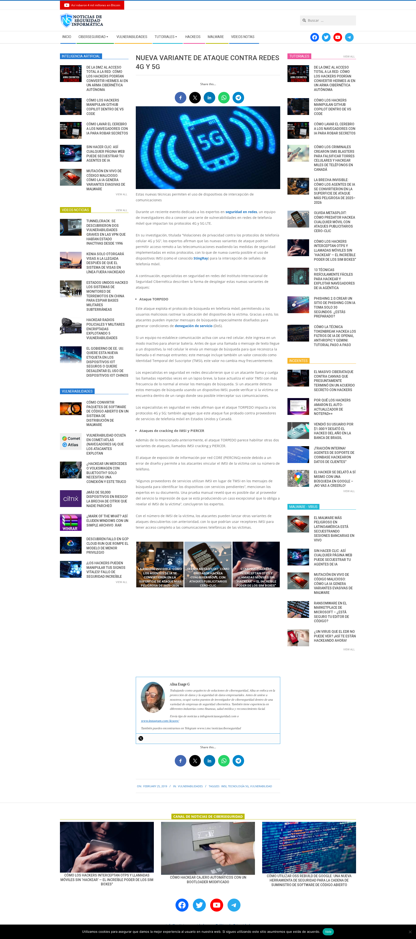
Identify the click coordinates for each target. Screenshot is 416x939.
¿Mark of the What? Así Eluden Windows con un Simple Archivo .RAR (107, 520)
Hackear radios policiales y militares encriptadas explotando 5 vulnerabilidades (105, 329)
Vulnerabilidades (190, 786)
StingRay (201, 258)
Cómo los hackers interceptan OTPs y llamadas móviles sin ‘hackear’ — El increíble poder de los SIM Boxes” (335, 250)
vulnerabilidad (261, 786)
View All (121, 194)
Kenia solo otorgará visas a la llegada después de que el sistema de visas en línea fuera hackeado (105, 263)
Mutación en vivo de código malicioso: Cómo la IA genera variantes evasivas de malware (105, 180)
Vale (328, 931)
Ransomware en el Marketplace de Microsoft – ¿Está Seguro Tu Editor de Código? (331, 612)
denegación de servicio (194, 326)
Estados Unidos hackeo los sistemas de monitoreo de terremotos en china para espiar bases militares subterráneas (107, 296)
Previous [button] (132, 564)
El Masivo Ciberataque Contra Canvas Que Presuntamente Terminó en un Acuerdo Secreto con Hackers (334, 381)
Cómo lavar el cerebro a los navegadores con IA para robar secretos (107, 128)
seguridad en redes (241, 211)
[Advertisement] (208, 632)
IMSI (224, 786)
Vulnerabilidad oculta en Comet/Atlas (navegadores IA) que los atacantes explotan (106, 444)
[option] (159, 564)
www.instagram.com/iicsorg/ (160, 721)
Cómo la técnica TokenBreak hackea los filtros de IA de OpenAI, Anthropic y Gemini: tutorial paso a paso (335, 336)
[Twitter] (140, 738)
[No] (410, 931)
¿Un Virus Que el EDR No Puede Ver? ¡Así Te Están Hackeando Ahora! (335, 636)
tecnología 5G (238, 786)
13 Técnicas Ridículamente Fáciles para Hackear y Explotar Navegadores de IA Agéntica (334, 279)
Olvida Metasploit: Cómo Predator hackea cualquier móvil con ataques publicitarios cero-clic (334, 222)
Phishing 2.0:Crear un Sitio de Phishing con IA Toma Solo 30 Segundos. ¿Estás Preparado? (334, 307)
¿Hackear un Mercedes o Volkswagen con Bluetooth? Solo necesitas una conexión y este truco (106, 473)
